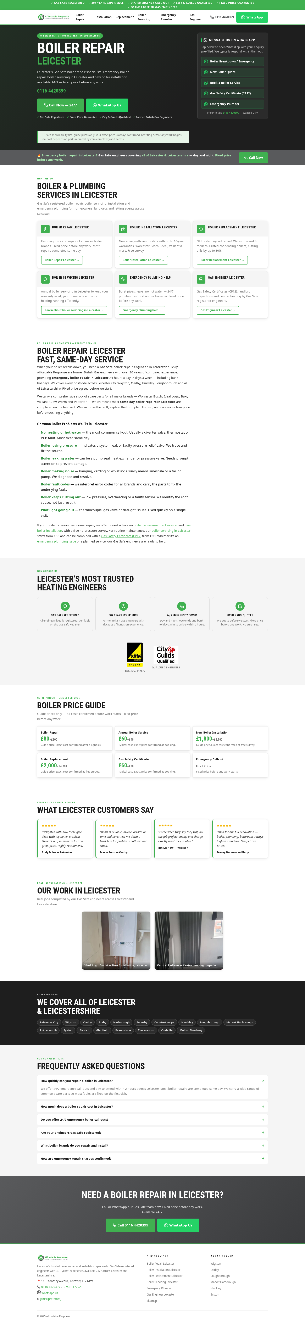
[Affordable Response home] (54, 17)
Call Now (256, 158)
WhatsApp (254, 17)
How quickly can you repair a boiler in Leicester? (153, 1081)
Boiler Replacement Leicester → (222, 260)
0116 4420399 (224, 17)
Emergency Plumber (168, 17)
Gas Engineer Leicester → (217, 310)
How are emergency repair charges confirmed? (152, 1158)
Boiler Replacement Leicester (164, 1276)
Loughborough (220, 1276)
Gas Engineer (196, 17)
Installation (103, 17)
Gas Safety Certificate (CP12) (121, 536)
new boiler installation (111, 77)
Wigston (216, 1263)
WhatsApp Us (109, 105)
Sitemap (152, 1301)
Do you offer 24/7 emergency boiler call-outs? (152, 1119)
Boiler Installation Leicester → (143, 260)
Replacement (125, 17)
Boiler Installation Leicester (163, 1270)
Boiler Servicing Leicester (162, 1282)
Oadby (215, 1270)
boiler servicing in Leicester (67, 77)
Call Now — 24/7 (63, 105)
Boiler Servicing (144, 17)
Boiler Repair (80, 17)
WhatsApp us (49, 1293)
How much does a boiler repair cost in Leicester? (152, 1106)
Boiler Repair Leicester (160, 1263)
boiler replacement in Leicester (156, 525)
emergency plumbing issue (56, 541)
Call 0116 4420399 (132, 1225)
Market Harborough (223, 1282)
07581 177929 (73, 1287)
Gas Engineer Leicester (161, 1294)
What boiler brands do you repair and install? (152, 1145)
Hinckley (216, 1288)
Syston (215, 1294)
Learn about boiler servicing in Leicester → (74, 310)
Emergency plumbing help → (142, 310)
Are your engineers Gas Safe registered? (152, 1132)
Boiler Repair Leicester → (62, 260)
